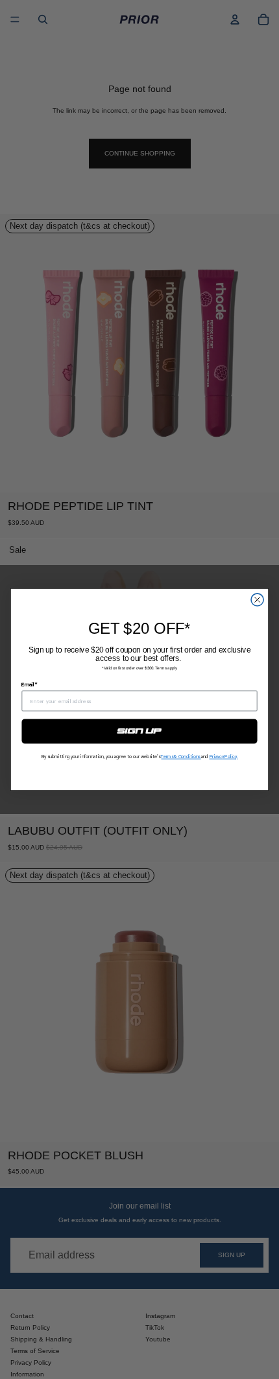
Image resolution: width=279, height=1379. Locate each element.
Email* (29, 684)
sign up (139, 731)
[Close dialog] (257, 600)
